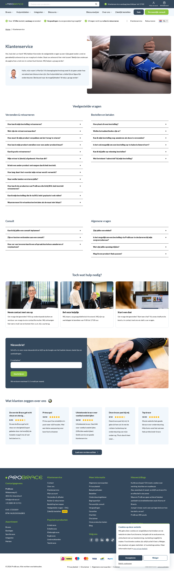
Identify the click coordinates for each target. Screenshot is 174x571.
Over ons (106, 12)
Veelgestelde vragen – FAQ (57, 508)
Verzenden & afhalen (55, 497)
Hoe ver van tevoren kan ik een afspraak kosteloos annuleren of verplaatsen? (44, 245)
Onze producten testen (98, 522)
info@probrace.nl (12, 499)
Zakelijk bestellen (123, 12)
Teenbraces (51, 543)
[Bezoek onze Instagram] (96, 540)
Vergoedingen (94, 508)
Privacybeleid (94, 486)
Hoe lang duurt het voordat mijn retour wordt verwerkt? (44, 172)
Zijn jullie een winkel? (129, 230)
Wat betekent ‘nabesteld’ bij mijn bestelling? (129, 158)
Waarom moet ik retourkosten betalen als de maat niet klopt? (44, 202)
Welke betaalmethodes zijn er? (129, 131)
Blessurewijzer (92, 12)
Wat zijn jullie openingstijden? (129, 247)
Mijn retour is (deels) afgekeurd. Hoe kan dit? (44, 158)
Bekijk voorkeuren (125, 564)
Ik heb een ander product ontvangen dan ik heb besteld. (44, 165)
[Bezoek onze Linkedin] (102, 540)
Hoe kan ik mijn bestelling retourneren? (44, 124)
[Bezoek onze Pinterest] (107, 540)
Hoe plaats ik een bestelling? (129, 124)
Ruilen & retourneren (55, 501)
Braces (8, 12)
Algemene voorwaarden (98, 483)
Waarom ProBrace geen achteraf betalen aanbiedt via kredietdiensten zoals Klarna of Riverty (148, 500)
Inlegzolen (38, 12)
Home (7, 29)
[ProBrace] (14, 4)
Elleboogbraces (53, 532)
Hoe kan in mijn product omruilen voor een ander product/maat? (44, 145)
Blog (91, 525)
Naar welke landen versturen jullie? (44, 179)
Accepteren (130, 558)
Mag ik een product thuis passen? (129, 254)
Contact (50, 483)
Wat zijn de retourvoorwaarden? (44, 131)
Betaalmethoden (95, 490)
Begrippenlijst (94, 501)
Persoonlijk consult (96, 504)
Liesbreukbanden (54, 539)
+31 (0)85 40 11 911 (13, 503)
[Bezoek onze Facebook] (91, 540)
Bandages (9, 531)
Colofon (116, 567)
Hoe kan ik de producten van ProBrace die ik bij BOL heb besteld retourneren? (44, 187)
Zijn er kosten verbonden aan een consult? (44, 237)
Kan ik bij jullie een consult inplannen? (44, 230)
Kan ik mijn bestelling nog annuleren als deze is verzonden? (129, 138)
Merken (8, 541)
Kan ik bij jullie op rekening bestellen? (129, 152)
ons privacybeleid (140, 548)
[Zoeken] (96, 4)
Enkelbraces (52, 529)
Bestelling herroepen (55, 504)
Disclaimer (93, 518)
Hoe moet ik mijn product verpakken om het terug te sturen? (44, 138)
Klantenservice (136, 21)
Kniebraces (51, 525)
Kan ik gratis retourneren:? (44, 152)
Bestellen (92, 493)
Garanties (93, 511)
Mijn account (52, 493)
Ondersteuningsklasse (97, 497)
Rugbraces (51, 536)
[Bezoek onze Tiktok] (112, 540)
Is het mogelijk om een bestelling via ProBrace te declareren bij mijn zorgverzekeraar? (129, 238)
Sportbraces (10, 534)
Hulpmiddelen (22, 12)
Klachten (92, 515)
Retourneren (150, 21)
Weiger (155, 558)
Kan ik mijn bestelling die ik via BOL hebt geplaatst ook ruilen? (44, 195)
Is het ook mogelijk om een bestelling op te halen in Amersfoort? (129, 145)
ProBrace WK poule (139, 515)
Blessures (52, 12)
